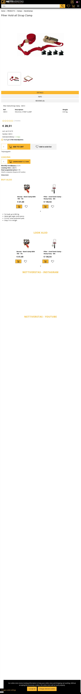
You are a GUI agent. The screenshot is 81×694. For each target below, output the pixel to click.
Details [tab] (40, 93)
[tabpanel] (14, 78)
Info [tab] (40, 97)
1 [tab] (40, 211)
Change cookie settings (8, 690)
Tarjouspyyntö (5, 151)
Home (3, 11)
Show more (5, 175)
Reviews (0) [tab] (40, 101)
